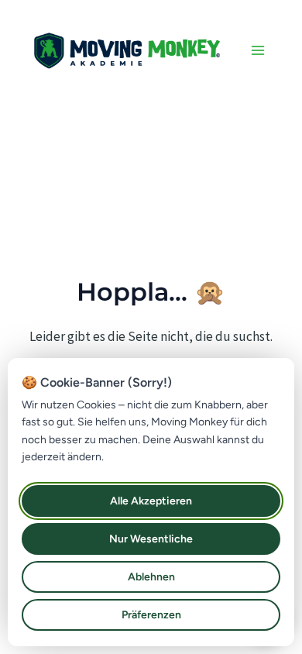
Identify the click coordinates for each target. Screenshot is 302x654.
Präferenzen (151, 614)
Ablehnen (151, 576)
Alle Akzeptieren (151, 501)
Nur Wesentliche (151, 539)
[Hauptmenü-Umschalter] (258, 50)
